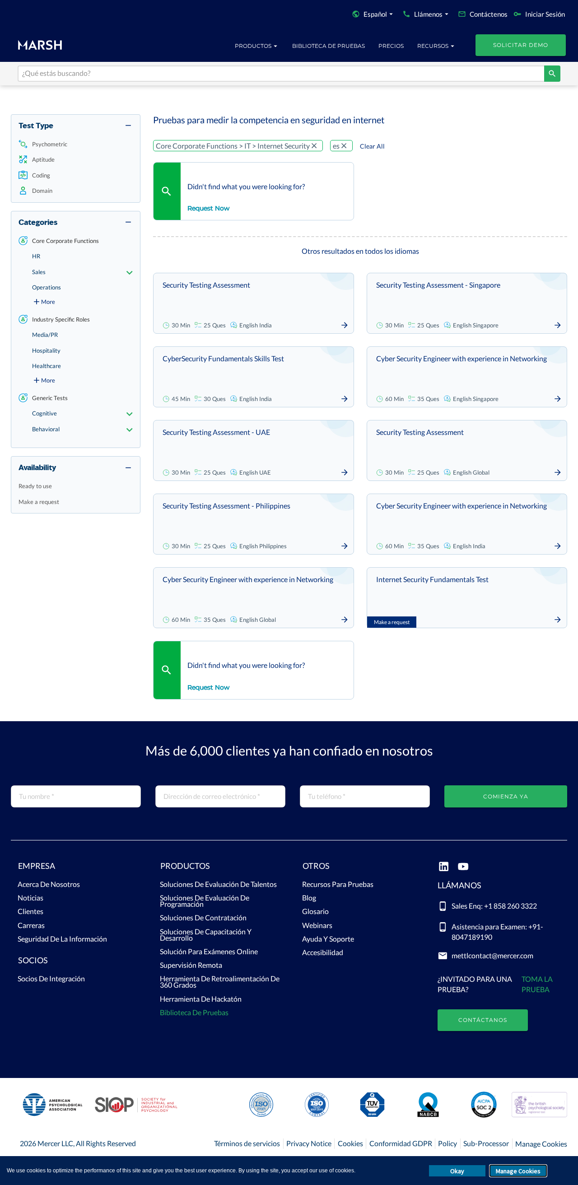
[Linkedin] (444, 867)
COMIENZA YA (505, 796)
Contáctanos (482, 1020)
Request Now (208, 208)
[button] (75, 144)
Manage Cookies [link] (541, 1143)
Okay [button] (457, 1171)
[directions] (552, 73)
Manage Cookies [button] (518, 1171)
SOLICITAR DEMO (520, 45)
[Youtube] (463, 867)
